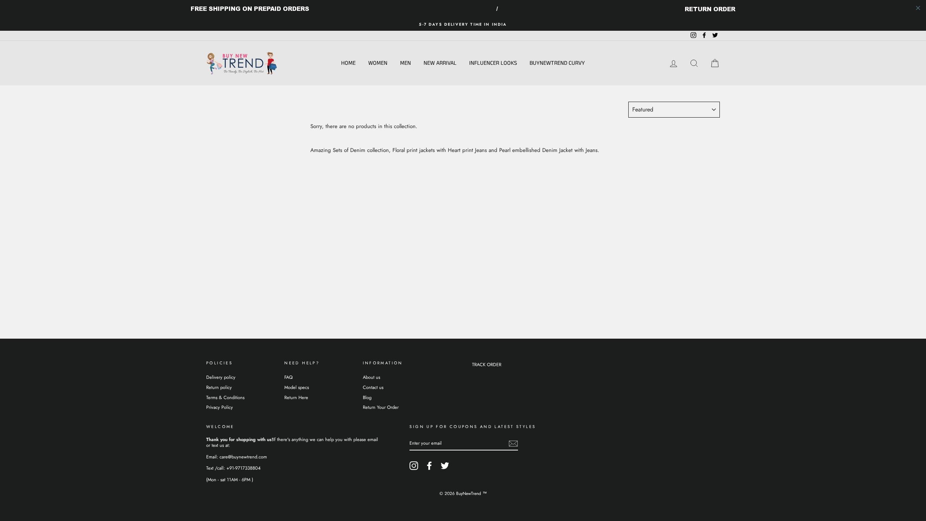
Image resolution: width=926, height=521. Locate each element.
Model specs (296, 387)
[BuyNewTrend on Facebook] (429, 465)
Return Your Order (381, 407)
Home (348, 63)
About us (371, 377)
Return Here (296, 397)
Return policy (219, 387)
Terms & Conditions (225, 397)
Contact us (373, 387)
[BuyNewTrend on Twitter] (445, 465)
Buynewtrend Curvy (557, 63)
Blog (367, 397)
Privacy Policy (219, 407)
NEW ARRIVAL (440, 63)
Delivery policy (220, 377)
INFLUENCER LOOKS (493, 63)
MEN (405, 63)
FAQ (288, 377)
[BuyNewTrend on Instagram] (413, 465)
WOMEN (377, 63)
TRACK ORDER (486, 364)
